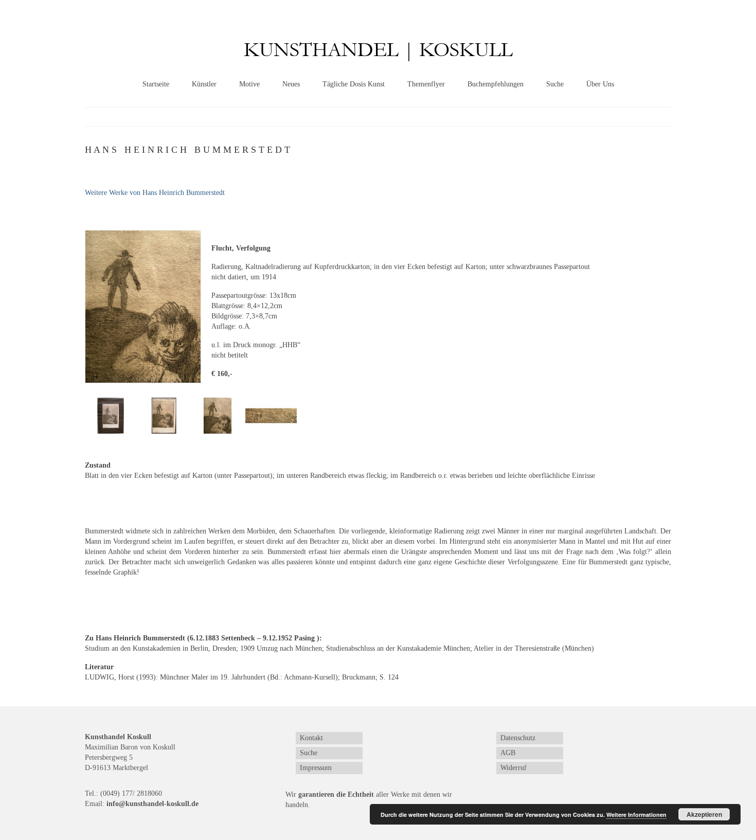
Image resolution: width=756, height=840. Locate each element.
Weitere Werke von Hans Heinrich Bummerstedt (155, 192)
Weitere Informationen (636, 814)
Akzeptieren (704, 814)
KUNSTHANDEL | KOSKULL (378, 50)
